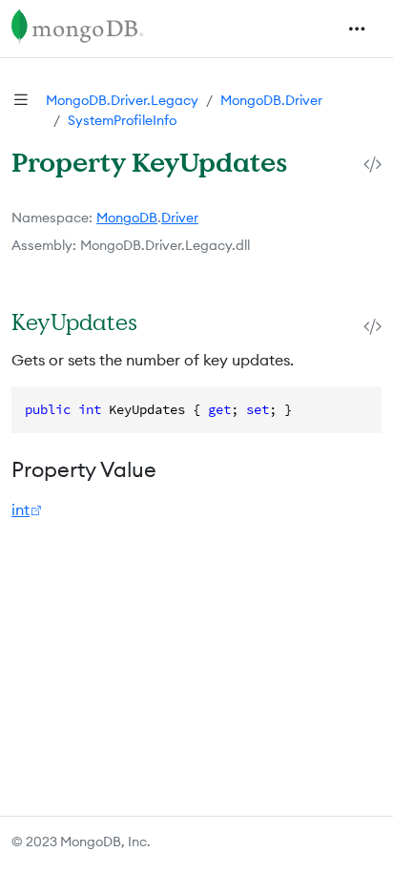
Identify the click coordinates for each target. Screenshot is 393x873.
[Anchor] (157, 321)
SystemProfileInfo (122, 120)
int (20, 509)
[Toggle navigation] (357, 29)
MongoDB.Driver (271, 100)
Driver (179, 217)
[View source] (372, 164)
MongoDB (126, 217)
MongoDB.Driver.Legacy (122, 100)
